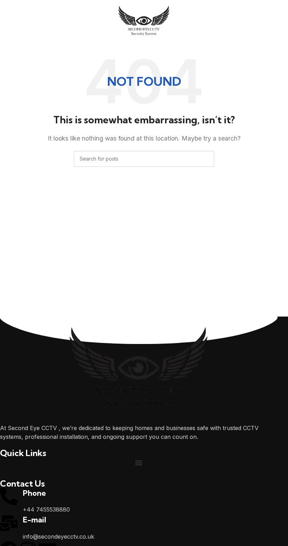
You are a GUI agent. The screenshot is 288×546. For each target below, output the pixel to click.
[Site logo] (144, 21)
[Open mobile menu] (8, 22)
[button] (138, 463)
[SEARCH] (206, 159)
